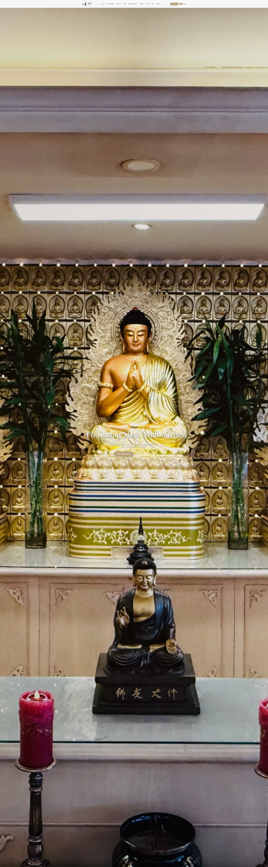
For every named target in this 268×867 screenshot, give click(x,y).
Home (103, 4)
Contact (158, 4)
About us (118, 4)
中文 (184, 3)
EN (180, 3)
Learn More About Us (124, 454)
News (147, 4)
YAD (124, 4)
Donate (175, 3)
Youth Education (132, 4)
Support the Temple (144, 454)
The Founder (110, 4)
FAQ (153, 4)
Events (142, 4)
